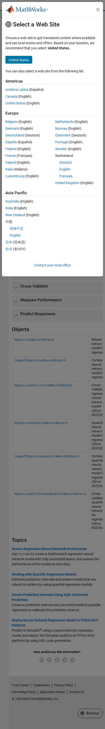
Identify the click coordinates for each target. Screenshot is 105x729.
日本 (8, 242)
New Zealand (15, 215)
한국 (8, 249)
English (64, 169)
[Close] (97, 9)
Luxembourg (15, 176)
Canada (11, 96)
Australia (12, 201)
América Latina (16, 90)
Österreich (63, 135)
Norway (61, 128)
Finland (11, 149)
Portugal (61, 142)
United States (15, 103)
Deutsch (65, 162)
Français (66, 176)
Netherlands (64, 122)
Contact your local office (52, 265)
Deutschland (14, 135)
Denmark (12, 128)
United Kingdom (67, 183)
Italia (9, 169)
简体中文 (16, 228)
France (10, 156)
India (9, 208)
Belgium (11, 122)
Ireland (10, 162)
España (11, 142)
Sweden (61, 149)
